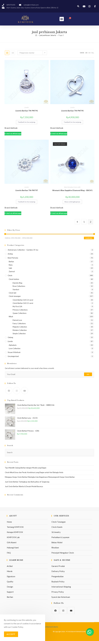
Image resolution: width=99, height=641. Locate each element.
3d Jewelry (56, 532)
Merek (9, 571)
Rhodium (55, 547)
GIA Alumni (11, 542)
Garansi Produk (58, 566)
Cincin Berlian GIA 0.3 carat (23, 300)
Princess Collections (20, 310)
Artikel (10, 566)
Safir (79, 187)
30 (86, 53)
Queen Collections (19, 313)
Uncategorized (13, 356)
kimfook (14, 128)
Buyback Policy (57, 581)
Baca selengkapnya (72, 202)
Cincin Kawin (56, 527)
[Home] (36, 35)
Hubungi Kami (13, 547)
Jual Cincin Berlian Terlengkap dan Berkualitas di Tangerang (27, 482)
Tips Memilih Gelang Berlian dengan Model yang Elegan (25, 468)
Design (10, 587)
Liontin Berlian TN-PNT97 (26, 190)
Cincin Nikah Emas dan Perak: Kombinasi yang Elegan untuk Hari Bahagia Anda (34, 472)
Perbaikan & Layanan (60, 537)
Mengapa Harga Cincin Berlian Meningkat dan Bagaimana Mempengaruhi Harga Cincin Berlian (40, 477)
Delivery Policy (58, 571)
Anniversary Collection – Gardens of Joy (23, 250)
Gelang (10, 337)
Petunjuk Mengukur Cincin (62, 553)
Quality (10, 581)
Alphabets (12, 345)
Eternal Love (17, 320)
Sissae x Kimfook (14, 352)
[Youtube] (24, 390)
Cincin (75, 187)
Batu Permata (68, 187)
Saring (88, 238)
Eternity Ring (17, 283)
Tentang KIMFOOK (15, 527)
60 (89, 53)
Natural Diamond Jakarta (49, 627)
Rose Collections (19, 286)
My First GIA (17, 306)
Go (88, 374)
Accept (11, 634)
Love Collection (14, 348)
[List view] (13, 53)
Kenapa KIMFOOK (15, 532)
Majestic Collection (20, 327)
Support (10, 592)
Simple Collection (19, 333)
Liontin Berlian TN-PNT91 (26, 111)
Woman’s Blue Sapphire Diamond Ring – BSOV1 (72, 190)
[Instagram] (16, 390)
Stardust (16, 289)
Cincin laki (12, 293)
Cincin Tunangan (58, 522)
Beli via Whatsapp (13, 134)
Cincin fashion (14, 279)
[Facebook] (8, 390)
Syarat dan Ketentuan (60, 597)
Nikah (11, 316)
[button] (78, 6)
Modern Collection (20, 330)
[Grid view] (7, 53)
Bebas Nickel (56, 542)
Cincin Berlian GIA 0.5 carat (23, 303)
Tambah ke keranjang (26, 122)
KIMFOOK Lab (13, 537)
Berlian (11, 262)
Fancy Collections (19, 323)
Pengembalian (57, 576)
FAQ (9, 553)
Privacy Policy (57, 592)
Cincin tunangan (15, 296)
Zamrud (12, 271)
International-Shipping (61, 587)
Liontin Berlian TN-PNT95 (72, 111)
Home (9, 522)
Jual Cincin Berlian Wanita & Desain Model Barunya (24, 486)
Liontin (26, 107)
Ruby (11, 265)
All (93, 53)
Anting (10, 254)
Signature (11, 576)
